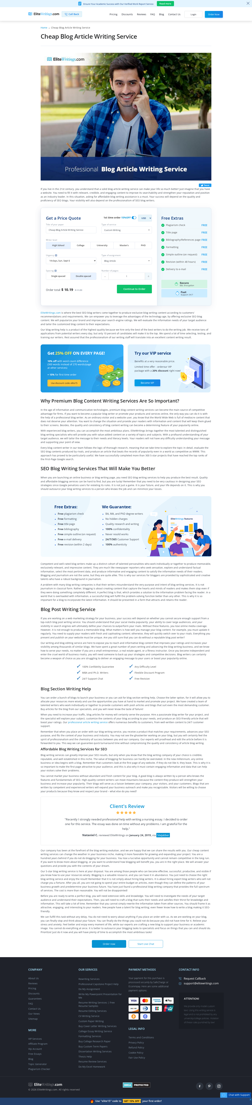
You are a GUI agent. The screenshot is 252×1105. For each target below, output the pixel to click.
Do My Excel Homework (92, 1066)
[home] (45, 1084)
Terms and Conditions (141, 1037)
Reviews (141, 14)
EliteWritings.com (51, 312)
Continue (134, 289)
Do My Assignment (89, 989)
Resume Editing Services (93, 1011)
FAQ (152, 14)
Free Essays (34, 1053)
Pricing (113, 14)
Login (193, 14)
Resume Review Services (93, 1061)
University (102, 245)
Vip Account (35, 1048)
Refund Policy (136, 1047)
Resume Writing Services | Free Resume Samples (97, 1004)
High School (58, 245)
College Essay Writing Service (95, 1031)
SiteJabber (163, 835)
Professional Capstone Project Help (99, 984)
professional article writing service (88, 722)
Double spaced (83, 276)
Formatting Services (90, 1036)
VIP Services (35, 1038)
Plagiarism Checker (39, 1069)
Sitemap (33, 1018)
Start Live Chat (145, 944)
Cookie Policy (136, 1052)
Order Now (213, 14)
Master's (124, 245)
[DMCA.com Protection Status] (136, 1084)
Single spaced (58, 276)
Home (44, 27)
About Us (33, 978)
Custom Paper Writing (91, 1021)
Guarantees (35, 998)
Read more (165, 3)
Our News (34, 1013)
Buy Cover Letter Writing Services (98, 1026)
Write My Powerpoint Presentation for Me (100, 996)
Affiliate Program (37, 1043)
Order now (109, 944)
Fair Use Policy (137, 1057)
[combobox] (126, 230)
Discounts (127, 14)
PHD (143, 245)
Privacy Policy (136, 1042)
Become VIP (147, 382)
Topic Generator (37, 1064)
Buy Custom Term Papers (93, 1046)
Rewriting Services (89, 979)
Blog (161, 14)
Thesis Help (85, 1056)
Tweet (206, 185)
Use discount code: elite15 (64, 383)
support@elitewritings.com (201, 983)
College (80, 245)
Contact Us (174, 14)
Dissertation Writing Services (95, 1051)
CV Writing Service (89, 1016)
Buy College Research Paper (95, 1041)
